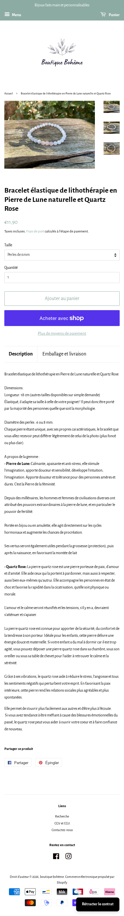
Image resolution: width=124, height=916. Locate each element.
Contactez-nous (62, 830)
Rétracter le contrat (98, 904)
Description (21, 354)
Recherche (62, 816)
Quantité (11, 268)
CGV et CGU (62, 823)
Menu (16, 15)
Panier (114, 15)
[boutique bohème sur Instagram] (68, 857)
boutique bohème (52, 876)
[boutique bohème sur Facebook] (56, 857)
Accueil (8, 93)
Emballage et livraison (64, 354)
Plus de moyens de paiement (62, 333)
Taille (8, 245)
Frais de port (35, 231)
